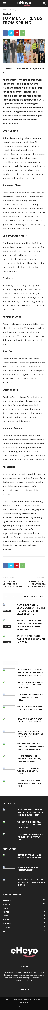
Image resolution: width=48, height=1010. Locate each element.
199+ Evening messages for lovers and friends (13, 584)
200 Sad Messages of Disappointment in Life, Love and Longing (29, 759)
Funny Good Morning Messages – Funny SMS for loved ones (30, 734)
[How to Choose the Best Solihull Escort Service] (9, 722)
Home (5, 9)
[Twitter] (11, 33)
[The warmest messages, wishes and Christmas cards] (9, 771)
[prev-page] (4, 648)
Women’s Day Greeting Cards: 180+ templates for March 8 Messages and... (30, 746)
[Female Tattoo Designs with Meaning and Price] (9, 858)
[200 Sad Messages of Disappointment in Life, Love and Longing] (9, 759)
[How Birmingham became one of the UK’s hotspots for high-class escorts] (9, 607)
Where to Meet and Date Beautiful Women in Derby (31, 639)
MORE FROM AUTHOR (33, 596)
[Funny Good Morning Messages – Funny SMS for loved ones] (9, 734)
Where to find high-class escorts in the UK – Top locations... (30, 685)
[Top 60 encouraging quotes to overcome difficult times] (9, 697)
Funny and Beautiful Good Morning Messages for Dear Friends (31, 882)
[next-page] (8, 648)
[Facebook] (5, 33)
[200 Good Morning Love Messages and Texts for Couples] (9, 783)
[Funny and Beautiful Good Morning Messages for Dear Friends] (9, 882)
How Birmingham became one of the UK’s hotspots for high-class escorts (31, 609)
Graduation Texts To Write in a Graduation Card (35, 584)
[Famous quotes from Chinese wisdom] (9, 870)
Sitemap (36, 1000)
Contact (24, 1002)
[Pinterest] (16, 33)
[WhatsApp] (22, 33)
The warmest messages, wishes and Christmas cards (29, 771)
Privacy (27, 1000)
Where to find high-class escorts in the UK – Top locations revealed (29, 625)
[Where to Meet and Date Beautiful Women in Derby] (9, 639)
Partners (18, 1000)
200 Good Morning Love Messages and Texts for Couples (29, 783)
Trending (12, 9)
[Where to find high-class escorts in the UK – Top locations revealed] (9, 623)
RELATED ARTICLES (12, 596)
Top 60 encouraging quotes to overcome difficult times (31, 697)
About (8, 1000)
